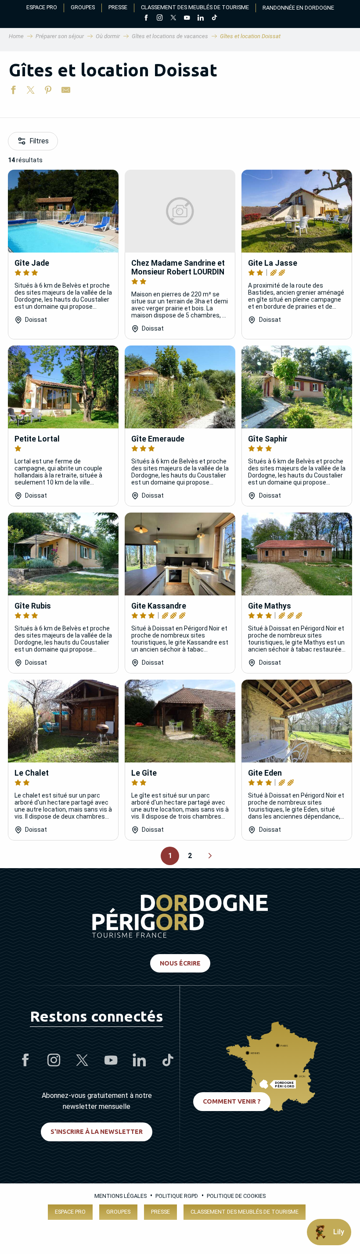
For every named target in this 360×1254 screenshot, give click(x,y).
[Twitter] (173, 18)
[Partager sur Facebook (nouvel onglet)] (13, 92)
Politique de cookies (236, 1196)
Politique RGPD (176, 1196)
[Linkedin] (200, 18)
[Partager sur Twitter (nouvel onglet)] (30, 92)
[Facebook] (146, 18)
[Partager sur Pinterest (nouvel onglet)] (48, 92)
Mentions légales (120, 1196)
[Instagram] (159, 18)
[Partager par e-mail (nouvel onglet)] (65, 92)
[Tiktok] (214, 18)
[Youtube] (187, 18)
